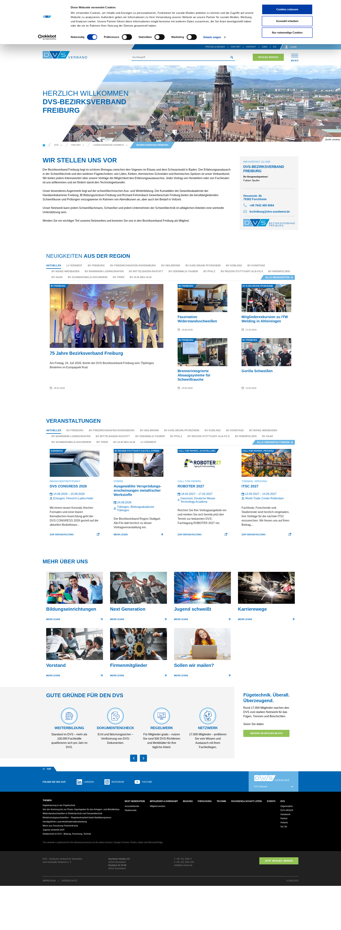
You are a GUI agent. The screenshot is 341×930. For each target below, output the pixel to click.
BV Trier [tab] (118, 277)
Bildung (188, 801)
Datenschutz (69, 880)
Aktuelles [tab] (53, 265)
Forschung (205, 801)
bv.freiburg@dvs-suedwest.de (270, 211)
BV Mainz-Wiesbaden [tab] (65, 271)
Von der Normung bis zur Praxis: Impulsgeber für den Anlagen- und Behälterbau (81, 809)
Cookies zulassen (287, 9)
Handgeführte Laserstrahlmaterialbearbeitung (65, 821)
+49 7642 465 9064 (262, 205)
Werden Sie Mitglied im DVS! (266, 733)
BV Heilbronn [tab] (170, 265)
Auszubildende (132, 806)
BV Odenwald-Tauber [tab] (183, 271)
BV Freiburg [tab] (96, 265)
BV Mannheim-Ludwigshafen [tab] (104, 271)
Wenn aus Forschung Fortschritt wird (60, 825)
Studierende (131, 810)
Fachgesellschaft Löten (246, 801)
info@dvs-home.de (183, 865)
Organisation (286, 806)
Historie (284, 822)
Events (271, 801)
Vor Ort (235, 47)
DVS (282, 801)
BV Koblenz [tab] (234, 265)
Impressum (49, 880)
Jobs (264, 47)
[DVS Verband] (65, 55)
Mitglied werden (268, 57)
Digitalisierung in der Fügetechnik (59, 805)
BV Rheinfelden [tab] (279, 271)
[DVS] (44, 145)
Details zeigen (212, 37)
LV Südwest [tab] (74, 265)
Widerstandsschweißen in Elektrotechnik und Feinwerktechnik (72, 813)
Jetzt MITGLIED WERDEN (279, 861)
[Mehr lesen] (74, 589)
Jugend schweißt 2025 (53, 830)
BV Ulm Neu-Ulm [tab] (140, 277)
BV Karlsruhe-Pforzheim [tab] (203, 265)
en (274, 47)
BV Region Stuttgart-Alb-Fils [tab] (242, 271)
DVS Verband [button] (260, 786)
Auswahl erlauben (287, 21)
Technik (221, 801)
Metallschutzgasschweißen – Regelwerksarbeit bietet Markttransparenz (77, 817)
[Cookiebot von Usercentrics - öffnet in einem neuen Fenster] (47, 37)
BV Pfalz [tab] (209, 271)
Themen (47, 800)
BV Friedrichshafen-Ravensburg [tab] (133, 265)
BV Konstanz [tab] (256, 265)
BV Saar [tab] (57, 277)
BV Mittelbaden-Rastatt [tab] (146, 271)
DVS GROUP (286, 810)
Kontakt (251, 47)
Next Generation (135, 801)
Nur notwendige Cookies (287, 32)
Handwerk (285, 814)
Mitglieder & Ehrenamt (164, 801)
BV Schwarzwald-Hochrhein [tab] (87, 277)
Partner (284, 818)
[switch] (127, 37)
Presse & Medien (215, 47)
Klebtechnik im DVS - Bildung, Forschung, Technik (67, 834)
